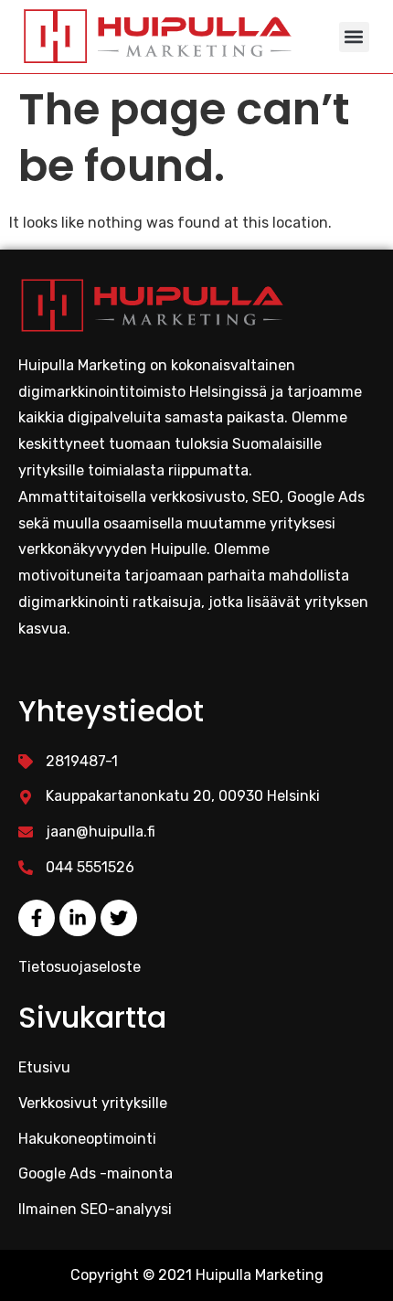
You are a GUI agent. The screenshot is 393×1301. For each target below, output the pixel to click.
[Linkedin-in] (77, 918)
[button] (354, 37)
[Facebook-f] (36, 918)
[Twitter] (119, 918)
